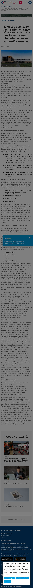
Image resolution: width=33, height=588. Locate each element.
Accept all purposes (10, 578)
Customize (7, 582)
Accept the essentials (22, 578)
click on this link (19, 574)
